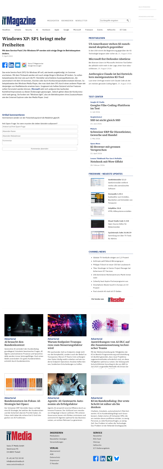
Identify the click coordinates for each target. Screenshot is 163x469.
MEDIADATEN (53, 20)
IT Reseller (54, 463)
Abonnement (55, 451)
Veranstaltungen (56, 442)
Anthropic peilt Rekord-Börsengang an (108, 261)
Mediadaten (54, 436)
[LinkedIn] (103, 460)
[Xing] (110, 460)
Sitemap (96, 442)
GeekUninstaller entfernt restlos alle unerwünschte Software (118, 185)
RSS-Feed (97, 439)
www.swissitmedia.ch (15, 464)
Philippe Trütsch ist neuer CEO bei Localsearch (111, 264)
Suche (102, 25)
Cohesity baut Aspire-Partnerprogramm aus (110, 281)
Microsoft (35, 89)
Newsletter (97, 436)
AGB (51, 454)
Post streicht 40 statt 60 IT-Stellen (107, 291)
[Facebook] (96, 460)
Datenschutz (55, 457)
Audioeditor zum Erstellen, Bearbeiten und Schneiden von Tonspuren (120, 200)
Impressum (54, 460)
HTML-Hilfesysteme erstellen (119, 211)
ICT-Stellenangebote (101, 448)
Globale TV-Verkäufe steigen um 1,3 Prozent (111, 257)
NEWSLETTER (81, 20)
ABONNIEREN (67, 20)
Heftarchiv (97, 445)
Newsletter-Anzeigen (58, 439)
